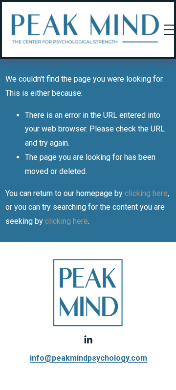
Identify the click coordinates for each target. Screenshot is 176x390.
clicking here (146, 193)
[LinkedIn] (88, 340)
